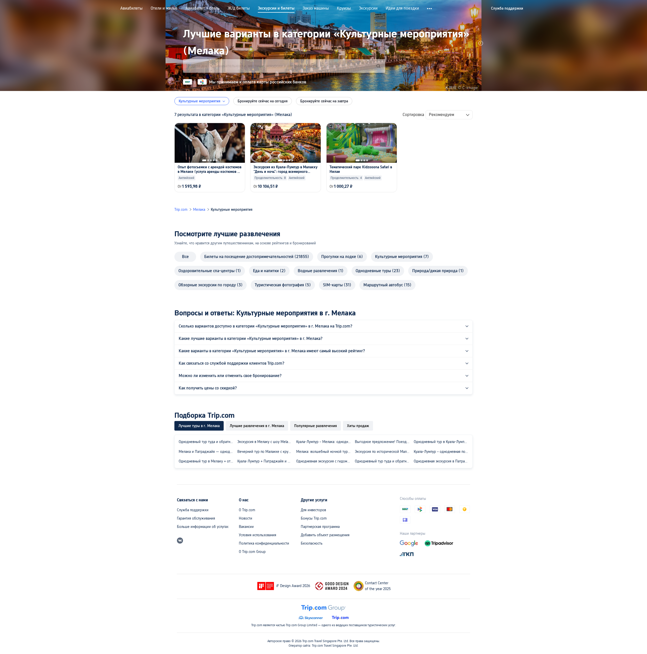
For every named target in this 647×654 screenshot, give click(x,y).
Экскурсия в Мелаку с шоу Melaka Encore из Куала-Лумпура (265, 442)
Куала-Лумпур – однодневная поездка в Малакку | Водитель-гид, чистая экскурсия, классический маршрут (442, 452)
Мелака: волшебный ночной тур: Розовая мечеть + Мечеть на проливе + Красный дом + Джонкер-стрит (324, 452)
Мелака (199, 209)
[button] (429, 8)
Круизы (344, 8)
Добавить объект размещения (325, 535)
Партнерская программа (320, 527)
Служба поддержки (193, 510)
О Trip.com (247, 510)
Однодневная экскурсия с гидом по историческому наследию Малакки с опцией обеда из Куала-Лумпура (324, 461)
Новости (245, 518)
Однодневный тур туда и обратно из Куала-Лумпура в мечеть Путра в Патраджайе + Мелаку (383, 461)
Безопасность (311, 543)
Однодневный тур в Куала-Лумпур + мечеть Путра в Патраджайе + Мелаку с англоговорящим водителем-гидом (442, 442)
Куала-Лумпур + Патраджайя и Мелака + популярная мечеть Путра (265, 461)
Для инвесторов (313, 510)
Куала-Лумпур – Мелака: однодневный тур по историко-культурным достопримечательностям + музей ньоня (324, 442)
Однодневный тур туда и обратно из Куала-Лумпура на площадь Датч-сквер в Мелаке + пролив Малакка (207, 442)
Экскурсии (368, 8)
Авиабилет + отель (203, 8)
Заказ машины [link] (316, 8)
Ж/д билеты (239, 8)
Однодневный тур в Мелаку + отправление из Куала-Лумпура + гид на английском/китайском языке (207, 461)
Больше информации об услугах (202, 527)
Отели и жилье (164, 8)
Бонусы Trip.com (314, 518)
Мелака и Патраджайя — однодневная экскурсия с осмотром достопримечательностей (207, 452)
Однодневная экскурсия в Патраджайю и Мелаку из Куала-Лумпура (442, 461)
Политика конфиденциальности (264, 543)
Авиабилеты (131, 8)
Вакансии (246, 527)
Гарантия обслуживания (196, 518)
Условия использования (257, 535)
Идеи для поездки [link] (402, 8)
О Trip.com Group (252, 552)
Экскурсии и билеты (276, 8)
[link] (507, 8)
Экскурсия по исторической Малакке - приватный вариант (383, 452)
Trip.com (181, 209)
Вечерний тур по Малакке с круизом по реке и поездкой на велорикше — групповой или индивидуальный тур (265, 452)
